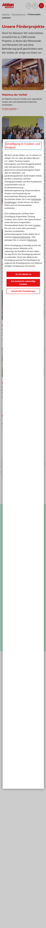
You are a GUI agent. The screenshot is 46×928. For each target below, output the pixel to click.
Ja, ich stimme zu (23, 274)
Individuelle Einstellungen (23, 291)
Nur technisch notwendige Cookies (23, 282)
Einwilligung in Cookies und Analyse (23, 145)
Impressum (32, 240)
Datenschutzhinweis (21, 237)
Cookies (36, 225)
